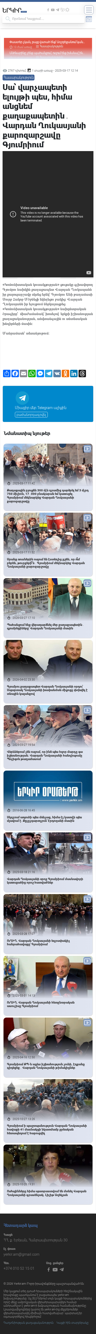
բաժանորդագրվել (31, 415)
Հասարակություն (51, 46)
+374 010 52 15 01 (18, 1268)
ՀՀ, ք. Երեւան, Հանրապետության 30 (35, 1240)
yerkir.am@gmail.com (21, 1254)
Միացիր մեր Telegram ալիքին (40, 408)
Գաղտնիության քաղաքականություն (28, 1322)
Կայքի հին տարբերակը (73, 1322)
